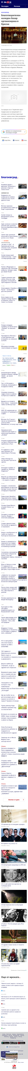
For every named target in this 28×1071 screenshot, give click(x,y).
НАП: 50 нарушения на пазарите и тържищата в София (9, 412)
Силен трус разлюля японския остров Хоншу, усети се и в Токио (9, 236)
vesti (4, 1017)
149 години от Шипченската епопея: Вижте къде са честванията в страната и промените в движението (13, 655)
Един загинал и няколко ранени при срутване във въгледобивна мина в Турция (9, 226)
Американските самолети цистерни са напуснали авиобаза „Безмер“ (8, 432)
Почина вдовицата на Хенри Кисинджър (8, 598)
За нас (5, 1050)
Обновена (3, 746)
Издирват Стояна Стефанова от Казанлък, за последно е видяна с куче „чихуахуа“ (9, 630)
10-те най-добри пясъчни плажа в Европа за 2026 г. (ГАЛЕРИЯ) (7, 643)
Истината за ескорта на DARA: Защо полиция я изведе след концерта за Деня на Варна (9, 717)
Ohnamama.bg (16, 1035)
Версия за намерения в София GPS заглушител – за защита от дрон (9, 478)
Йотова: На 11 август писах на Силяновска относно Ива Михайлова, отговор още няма (11, 422)
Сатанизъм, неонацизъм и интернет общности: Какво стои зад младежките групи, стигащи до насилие (11, 555)
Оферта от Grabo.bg (5, 355)
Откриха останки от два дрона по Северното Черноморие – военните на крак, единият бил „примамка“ (12, 789)
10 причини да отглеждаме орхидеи (12, 824)
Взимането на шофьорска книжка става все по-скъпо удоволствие (8, 197)
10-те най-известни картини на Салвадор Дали (11, 885)
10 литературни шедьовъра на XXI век (13, 865)
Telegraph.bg (13, 1037)
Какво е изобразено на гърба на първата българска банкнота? (9, 534)
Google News (7, 140)
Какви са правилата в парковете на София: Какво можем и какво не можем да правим (8, 544)
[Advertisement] (14, 158)
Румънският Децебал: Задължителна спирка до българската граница (9, 498)
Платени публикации (18, 1050)
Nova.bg (20, 1036)
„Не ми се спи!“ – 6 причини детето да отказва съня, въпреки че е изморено (9, 247)
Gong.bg (14, 1034)
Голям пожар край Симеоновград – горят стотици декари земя (8, 256)
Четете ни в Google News (14, 1046)
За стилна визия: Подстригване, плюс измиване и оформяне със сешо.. (9, 361)
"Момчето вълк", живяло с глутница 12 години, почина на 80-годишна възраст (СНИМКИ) (12, 985)
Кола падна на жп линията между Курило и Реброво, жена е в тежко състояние (9, 299)
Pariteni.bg (6, 1036)
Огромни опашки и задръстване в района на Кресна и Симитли (8, 393)
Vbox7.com (8, 1034)
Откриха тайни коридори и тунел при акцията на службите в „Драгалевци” (9, 763)
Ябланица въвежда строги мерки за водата (9, 347)
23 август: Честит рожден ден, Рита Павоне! (12, 924)
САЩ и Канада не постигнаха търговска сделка (8, 460)
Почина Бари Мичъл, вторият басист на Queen (8, 507)
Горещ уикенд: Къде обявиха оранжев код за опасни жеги (8, 707)
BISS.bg (10, 1035)
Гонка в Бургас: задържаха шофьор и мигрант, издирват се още (8, 776)
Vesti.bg (15, 1036)
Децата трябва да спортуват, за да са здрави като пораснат (8, 665)
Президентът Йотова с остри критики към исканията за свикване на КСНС (9, 338)
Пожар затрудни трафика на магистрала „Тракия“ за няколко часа (9, 327)
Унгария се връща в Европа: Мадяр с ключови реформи (8, 516)
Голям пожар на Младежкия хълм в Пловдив (7, 216)
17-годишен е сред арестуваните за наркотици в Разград (8, 451)
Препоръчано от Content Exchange (18, 970)
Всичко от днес (14, 800)
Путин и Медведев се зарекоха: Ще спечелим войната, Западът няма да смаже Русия (9, 269)
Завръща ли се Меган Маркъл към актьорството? (8, 739)
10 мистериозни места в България (12, 905)
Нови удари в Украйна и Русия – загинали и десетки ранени (9, 289)
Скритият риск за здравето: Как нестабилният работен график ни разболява (11, 1011)
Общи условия (21, 1062)
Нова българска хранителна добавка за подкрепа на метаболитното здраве (9, 730)
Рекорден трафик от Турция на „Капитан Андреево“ (8, 469)
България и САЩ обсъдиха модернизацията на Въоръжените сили (8, 609)
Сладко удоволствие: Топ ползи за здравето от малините (9, 525)
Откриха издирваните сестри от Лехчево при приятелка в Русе (9, 442)
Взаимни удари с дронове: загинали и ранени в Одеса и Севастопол (8, 187)
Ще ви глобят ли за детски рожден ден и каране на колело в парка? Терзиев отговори (10, 698)
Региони (17, 6)
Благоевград (9, 177)
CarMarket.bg (5, 1035)
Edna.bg (11, 1036)
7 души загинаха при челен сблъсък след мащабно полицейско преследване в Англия (8, 280)
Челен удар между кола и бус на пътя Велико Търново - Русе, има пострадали (9, 620)
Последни (4, 6)
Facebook (17, 140)
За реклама (10, 1050)
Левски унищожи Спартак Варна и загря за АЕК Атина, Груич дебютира (13, 1024)
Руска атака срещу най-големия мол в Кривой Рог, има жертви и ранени (9, 590)
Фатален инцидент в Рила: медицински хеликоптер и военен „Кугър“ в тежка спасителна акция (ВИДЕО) (12, 752)
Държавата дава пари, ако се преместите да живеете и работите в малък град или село (8, 675)
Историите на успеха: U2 (9, 843)
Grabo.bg (22, 1035)
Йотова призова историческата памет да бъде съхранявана (9, 207)
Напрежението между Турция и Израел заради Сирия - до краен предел (9, 375)
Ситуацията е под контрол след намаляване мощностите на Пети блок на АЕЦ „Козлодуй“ (12, 686)
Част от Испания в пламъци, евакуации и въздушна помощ (8, 384)
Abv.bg (3, 1034)
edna (4, 1004)
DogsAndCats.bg (20, 1034)
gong (4, 1028)
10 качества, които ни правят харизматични (10, 964)
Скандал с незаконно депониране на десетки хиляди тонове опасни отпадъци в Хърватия (9, 488)
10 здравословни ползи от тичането (12, 945)
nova (4, 990)
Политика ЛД (20, 1054)
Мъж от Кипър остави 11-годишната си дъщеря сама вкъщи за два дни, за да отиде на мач (10, 567)
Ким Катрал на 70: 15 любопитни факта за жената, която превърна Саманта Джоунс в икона (13, 998)
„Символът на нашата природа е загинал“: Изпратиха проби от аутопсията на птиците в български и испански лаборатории (14, 578)
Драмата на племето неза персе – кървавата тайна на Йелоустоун (9, 403)
